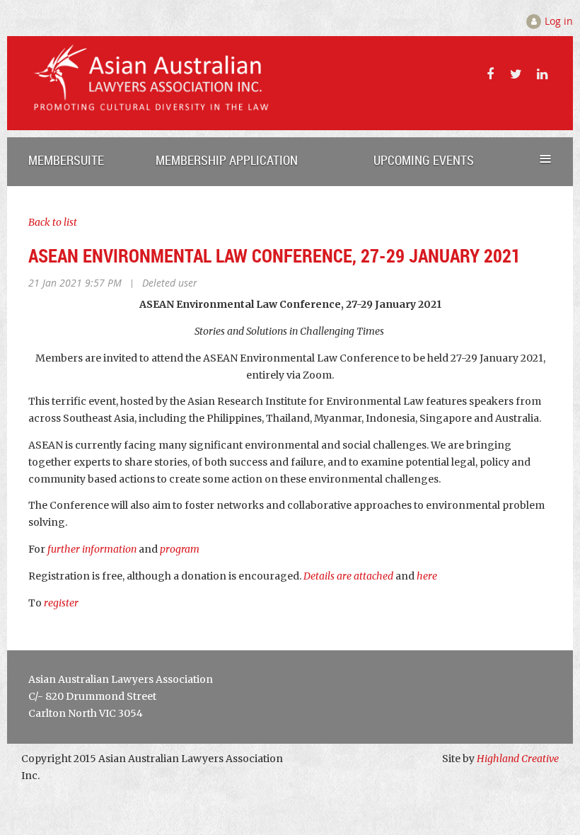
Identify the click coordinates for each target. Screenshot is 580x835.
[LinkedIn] (542, 74)
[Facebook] (489, 74)
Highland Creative (518, 758)
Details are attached (348, 576)
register (61, 603)
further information (92, 549)
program (181, 549)
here (427, 576)
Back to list (52, 222)
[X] (516, 74)
